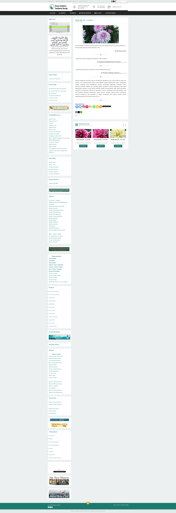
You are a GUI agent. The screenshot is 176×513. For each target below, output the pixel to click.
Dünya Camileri (52, 313)
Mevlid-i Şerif (52, 129)
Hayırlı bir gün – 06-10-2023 (83, 139)
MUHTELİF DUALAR (54, 228)
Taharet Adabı (52, 258)
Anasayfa (77, 21)
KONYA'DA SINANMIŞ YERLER (56, 210)
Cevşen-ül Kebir (53, 377)
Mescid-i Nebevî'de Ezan (55, 369)
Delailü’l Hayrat (52, 144)
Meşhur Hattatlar (53, 242)
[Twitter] (80, 106)
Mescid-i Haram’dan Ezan (55, 402)
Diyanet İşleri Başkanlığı (53, 445)
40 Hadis (51, 123)
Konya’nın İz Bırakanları (54, 240)
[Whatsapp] (93, 106)
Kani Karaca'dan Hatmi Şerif (56, 356)
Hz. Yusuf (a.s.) (52, 373)
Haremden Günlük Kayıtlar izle (55, 458)
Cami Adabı (52, 260)
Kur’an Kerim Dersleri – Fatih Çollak (58, 91)
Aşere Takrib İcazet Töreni (55, 390)
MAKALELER (52, 226)
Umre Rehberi (52, 262)
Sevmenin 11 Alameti (54, 142)
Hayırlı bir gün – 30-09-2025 (118, 139)
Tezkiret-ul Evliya (53, 273)
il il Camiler (51, 451)
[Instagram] (83, 106)
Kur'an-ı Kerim (51, 435)
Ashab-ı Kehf (52, 375)
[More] (100, 106)
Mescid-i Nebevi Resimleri (54, 294)
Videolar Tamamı (56, 354)
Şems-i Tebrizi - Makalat (55, 269)
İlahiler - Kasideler (53, 386)
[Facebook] (76, 106)
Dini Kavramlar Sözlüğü (54, 275)
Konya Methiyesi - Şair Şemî (56, 236)
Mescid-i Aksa (51, 307)
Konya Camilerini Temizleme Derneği (120, 505)
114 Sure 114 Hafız (53, 98)
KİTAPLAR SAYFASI (56, 256)
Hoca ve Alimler (52, 310)
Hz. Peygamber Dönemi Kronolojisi (57, 148)
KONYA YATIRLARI (53, 208)
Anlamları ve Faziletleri (55, 78)
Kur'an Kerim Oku (53, 100)
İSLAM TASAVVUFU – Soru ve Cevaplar (58, 281)
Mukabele (51, 439)
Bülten (81, 21)
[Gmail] (90, 106)
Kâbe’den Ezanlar (53, 366)
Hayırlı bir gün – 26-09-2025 (101, 139)
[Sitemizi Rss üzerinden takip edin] (115, 1)
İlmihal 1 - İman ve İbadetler (56, 264)
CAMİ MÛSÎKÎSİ (52, 220)
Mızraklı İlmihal (53, 279)
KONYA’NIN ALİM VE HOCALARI (56, 206)
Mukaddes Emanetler (54, 133)
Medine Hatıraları (53, 277)
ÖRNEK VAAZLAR (53, 224)
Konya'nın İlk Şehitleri (54, 173)
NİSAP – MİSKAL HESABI (55, 234)
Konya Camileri (52, 320)
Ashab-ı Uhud (52, 164)
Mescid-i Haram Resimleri (54, 291)
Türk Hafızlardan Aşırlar (55, 360)
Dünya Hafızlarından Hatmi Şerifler (57, 88)
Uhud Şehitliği (51, 304)
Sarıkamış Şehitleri (53, 171)
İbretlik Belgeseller (54, 371)
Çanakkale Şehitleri (53, 169)
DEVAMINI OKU (83, 145)
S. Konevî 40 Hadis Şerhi (55, 131)
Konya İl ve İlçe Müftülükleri (56, 216)
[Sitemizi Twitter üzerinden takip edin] (113, 1)
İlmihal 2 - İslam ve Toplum (56, 267)
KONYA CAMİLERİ (53, 218)
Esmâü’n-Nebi (52, 119)
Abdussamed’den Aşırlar (55, 358)
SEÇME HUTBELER (53, 222)
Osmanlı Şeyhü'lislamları (55, 212)
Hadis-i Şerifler (53, 146)
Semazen (51, 448)
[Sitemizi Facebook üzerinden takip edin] (112, 1)
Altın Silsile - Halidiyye (54, 200)
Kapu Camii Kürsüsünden (54, 442)
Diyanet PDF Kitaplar (54, 271)
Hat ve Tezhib (51, 323)
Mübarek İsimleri (53, 121)
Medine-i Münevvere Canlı (55, 383)
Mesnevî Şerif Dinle (54, 408)
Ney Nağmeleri (52, 413)
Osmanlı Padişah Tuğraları (55, 238)
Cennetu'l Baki (52, 297)
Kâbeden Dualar (53, 364)
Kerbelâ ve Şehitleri (54, 167)
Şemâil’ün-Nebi (52, 125)
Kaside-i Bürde (52, 127)
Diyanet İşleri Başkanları (55, 214)
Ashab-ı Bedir (52, 162)
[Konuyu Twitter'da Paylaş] (79, 112)
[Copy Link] (97, 106)
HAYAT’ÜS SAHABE (53, 183)
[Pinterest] (86, 106)
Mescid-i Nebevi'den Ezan (55, 404)
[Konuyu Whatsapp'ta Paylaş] (81, 112)
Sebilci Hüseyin (52, 411)
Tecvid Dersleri (52, 93)
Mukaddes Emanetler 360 (55, 136)
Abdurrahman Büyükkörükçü (56, 392)
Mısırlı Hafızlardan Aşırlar (55, 362)
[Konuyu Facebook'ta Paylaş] (76, 112)
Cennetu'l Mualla (52, 301)
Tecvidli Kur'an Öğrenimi (55, 95)
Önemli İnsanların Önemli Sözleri (57, 230)
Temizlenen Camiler (53, 326)
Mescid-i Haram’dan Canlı (55, 381)
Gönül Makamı (52, 388)
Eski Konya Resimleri (53, 316)
